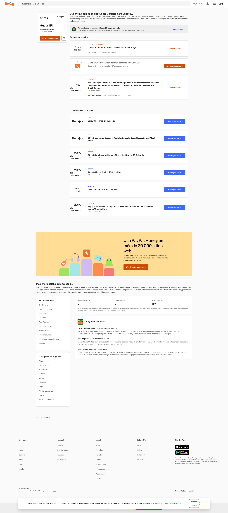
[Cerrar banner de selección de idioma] (225, 505)
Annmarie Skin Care (46, 326)
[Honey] (9, 4)
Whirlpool (42, 313)
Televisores (43, 369)
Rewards (60, 455)
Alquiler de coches (46, 391)
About (21, 445)
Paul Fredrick (44, 322)
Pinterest (140, 460)
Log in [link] (221, 4)
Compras (42, 382)
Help (21, 450)
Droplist (60, 445)
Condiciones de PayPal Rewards (108, 66)
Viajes (41, 378)
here (54, 491)
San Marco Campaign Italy (49, 339)
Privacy (98, 445)
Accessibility (100, 474)
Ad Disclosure (101, 464)
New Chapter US (45, 309)
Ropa (41, 387)
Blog (20, 464)
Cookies (99, 479)
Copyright (99, 450)
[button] (184, 491)
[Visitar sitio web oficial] (63, 38)
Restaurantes (44, 365)
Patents (99, 455)
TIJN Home (43, 305)
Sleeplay (42, 343)
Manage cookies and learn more (167, 503)
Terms (98, 460)
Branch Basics (44, 331)
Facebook (141, 445)
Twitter (139, 450)
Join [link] (214, 4)
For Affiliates (61, 460)
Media (21, 469)
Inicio (38, 417)
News (21, 460)
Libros (41, 395)
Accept (194, 501)
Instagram (141, 455)
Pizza (41, 361)
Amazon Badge (63, 450)
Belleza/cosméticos (46, 399)
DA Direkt (42, 318)
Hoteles (42, 374)
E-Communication (103, 469)
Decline (194, 506)
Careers (22, 455)
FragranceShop (45, 335)
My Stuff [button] (196, 3)
